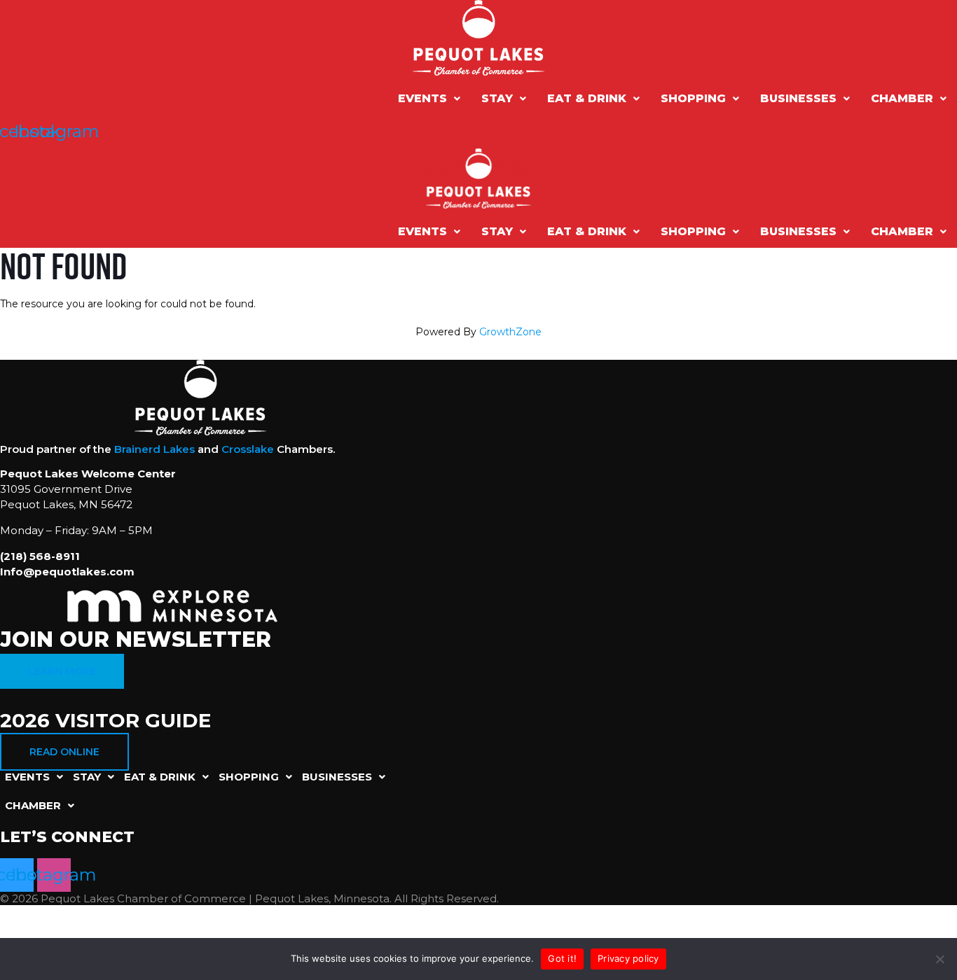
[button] (429, 99)
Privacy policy (628, 958)
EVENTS (422, 98)
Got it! (562, 958)
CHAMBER (902, 98)
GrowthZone (510, 332)
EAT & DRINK (586, 98)
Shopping (693, 98)
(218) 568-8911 (40, 556)
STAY (497, 98)
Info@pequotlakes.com (67, 571)
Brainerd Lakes (154, 449)
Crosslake (247, 449)
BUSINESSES (798, 98)
